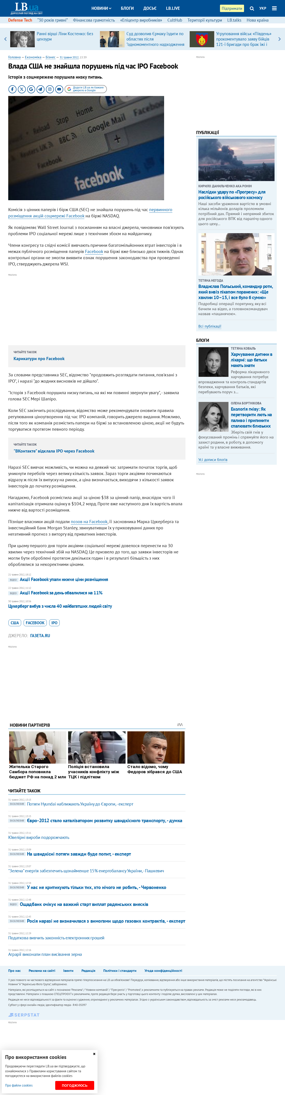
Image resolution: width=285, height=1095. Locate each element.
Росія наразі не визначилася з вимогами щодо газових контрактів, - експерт (97, 921)
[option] (53, 39)
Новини (100, 8)
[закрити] (94, 1054)
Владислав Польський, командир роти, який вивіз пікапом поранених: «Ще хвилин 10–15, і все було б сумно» (235, 291)
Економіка (33, 57)
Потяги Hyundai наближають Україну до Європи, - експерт (71, 804)
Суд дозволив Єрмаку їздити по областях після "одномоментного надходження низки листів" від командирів (155, 41)
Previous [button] (5, 39)
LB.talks (234, 20)
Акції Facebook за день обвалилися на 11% (56, 593)
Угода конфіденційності (163, 970)
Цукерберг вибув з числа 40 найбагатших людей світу (60, 606)
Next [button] (279, 39)
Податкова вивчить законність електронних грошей (56, 938)
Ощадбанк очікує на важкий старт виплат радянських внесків (79, 904)
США (15, 622)
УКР (262, 8)
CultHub (174, 20)
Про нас (14, 970)
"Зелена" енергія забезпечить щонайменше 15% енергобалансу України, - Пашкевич (86, 871)
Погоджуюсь (75, 1085)
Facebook (94, 251)
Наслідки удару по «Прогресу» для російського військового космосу (232, 194)
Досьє (150, 8)
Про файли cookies (19, 1085)
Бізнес (50, 57)
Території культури (204, 20)
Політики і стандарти (119, 970)
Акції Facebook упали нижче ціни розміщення (59, 579)
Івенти (68, 970)
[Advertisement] (96, 308)
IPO (54, 622)
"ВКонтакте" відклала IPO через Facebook (54, 451)
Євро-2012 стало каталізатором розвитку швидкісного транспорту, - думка (96, 820)
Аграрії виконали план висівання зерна (45, 954)
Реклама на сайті (42, 970)
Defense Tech (20, 20)
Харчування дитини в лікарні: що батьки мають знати (252, 359)
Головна (14, 57)
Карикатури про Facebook (39, 358)
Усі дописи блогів (212, 459)
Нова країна (258, 20)
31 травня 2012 (69, 57)
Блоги (127, 8)
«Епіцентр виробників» (141, 20)
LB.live (173, 8)
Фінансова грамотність (94, 20)
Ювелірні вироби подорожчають (38, 837)
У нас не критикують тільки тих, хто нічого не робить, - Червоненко (88, 887)
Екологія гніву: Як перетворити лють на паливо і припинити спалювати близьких (251, 417)
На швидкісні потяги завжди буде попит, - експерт (70, 854)
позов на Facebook (89, 521)
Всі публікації (209, 326)
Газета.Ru (40, 635)
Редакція (88, 970)
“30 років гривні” (52, 20)
